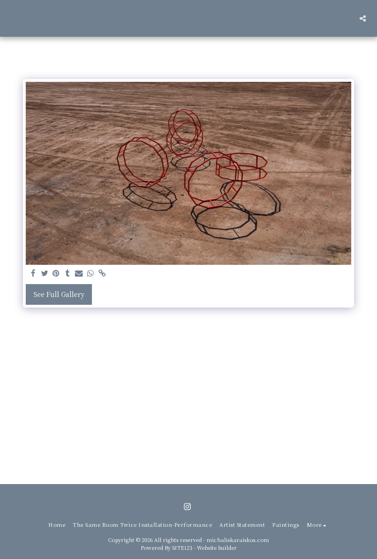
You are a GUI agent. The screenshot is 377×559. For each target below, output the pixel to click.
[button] (363, 18)
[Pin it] (56, 273)
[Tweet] (44, 273)
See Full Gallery (59, 294)
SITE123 (182, 547)
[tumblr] (67, 273)
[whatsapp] (90, 273)
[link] (102, 273)
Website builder (217, 547)
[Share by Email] (79, 273)
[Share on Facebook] (33, 273)
